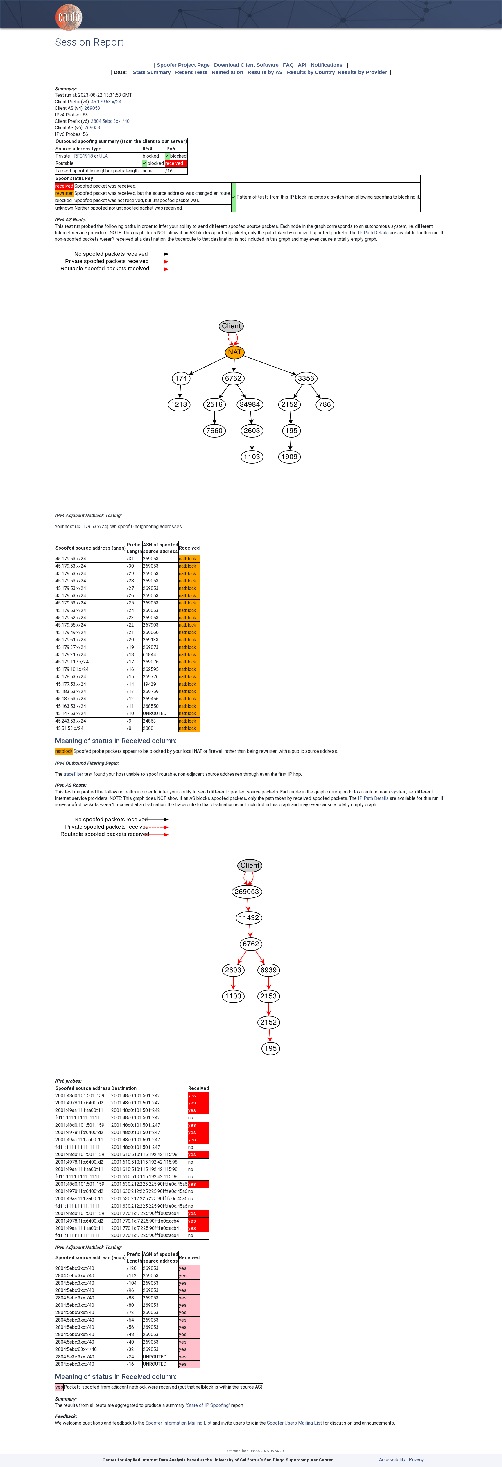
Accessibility (392, 1459)
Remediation (227, 72)
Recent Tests (191, 72)
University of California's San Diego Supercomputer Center (273, 1460)
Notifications (327, 65)
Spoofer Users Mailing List (294, 1423)
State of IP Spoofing (208, 1405)
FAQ (288, 65)
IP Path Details (373, 232)
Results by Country (311, 72)
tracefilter (73, 774)
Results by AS (265, 72)
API (302, 65)
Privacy (416, 1459)
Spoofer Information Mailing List (178, 1423)
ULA (103, 156)
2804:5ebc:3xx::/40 (110, 121)
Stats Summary (152, 72)
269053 (92, 108)
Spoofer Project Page (183, 65)
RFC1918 (83, 156)
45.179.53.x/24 (106, 102)
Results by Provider (362, 72)
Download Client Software (246, 65)
